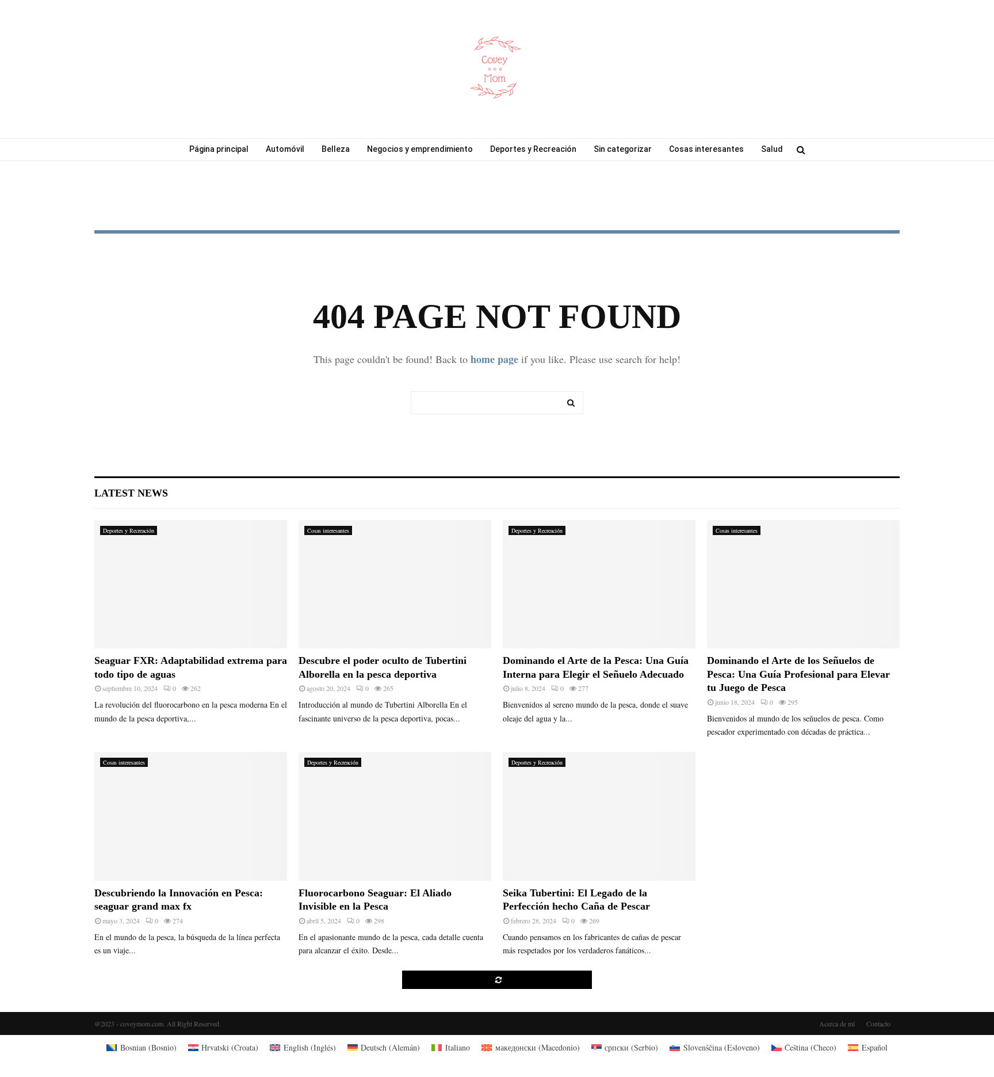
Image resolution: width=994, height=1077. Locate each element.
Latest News (131, 493)
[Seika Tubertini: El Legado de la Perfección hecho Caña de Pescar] (599, 816)
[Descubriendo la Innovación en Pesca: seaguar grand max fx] (190, 816)
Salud (772, 149)
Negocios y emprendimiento (420, 149)
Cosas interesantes (706, 149)
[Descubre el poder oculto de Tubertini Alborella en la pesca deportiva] (395, 584)
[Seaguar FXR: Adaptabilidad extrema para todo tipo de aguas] (190, 584)
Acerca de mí (837, 1023)
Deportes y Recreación (533, 149)
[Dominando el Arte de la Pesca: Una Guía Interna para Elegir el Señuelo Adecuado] (599, 584)
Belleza (336, 149)
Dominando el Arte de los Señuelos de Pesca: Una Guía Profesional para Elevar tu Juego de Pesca (798, 674)
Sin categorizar (623, 149)
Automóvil (285, 149)
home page (494, 359)
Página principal (218, 149)
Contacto (878, 1023)
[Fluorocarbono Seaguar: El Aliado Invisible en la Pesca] (395, 816)
